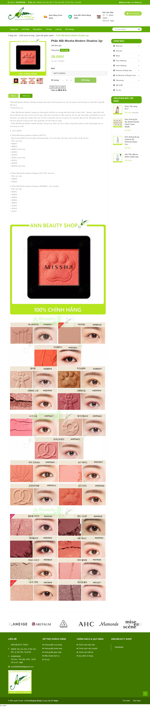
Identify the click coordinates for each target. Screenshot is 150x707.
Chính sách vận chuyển (88, 648)
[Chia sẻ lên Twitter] (61, 90)
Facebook (119, 647)
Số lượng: (55, 80)
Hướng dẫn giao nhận (53, 652)
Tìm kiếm (126, 701)
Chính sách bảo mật (87, 645)
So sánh (3, 705)
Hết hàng (85, 80)
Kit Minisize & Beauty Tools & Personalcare (128, 75)
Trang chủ (14, 29)
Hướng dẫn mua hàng (53, 645)
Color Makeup (121, 65)
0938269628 (21, 2)
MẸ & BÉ (119, 85)
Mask (118, 56)
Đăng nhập (125, 2)
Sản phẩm (37, 29)
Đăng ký (138, 2)
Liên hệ (58, 29)
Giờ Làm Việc (108, 12)
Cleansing (120, 80)
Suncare (119, 51)
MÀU (53, 68)
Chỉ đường (69, 29)
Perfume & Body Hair (124, 70)
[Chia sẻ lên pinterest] (64, 90)
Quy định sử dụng (86, 656)
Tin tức (49, 29)
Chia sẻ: (54, 90)
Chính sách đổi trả (86, 652)
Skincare (119, 46)
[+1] (66, 90)
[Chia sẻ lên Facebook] (59, 90)
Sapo (56, 701)
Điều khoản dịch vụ (52, 656)
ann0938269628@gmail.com (22, 667)
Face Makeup (121, 61)
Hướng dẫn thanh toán (53, 648)
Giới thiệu (25, 29)
